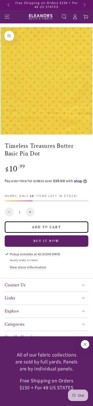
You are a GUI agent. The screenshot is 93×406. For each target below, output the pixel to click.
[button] (64, 16)
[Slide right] (84, 5)
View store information (28, 267)
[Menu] (7, 16)
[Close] (85, 344)
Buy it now (46, 241)
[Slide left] (9, 5)
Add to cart (46, 227)
